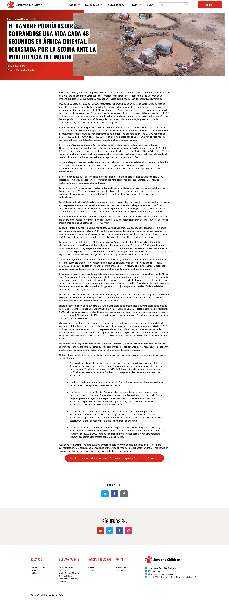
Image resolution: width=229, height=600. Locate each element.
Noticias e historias (115, 4)
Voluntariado (121, 570)
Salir (197, 595)
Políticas (33, 573)
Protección (63, 570)
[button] (187, 5)
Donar (209, 5)
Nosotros (73, 4)
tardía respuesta (101, 103)
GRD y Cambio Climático (69, 573)
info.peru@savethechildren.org (160, 574)
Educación (63, 581)
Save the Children (37, 567)
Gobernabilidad (65, 576)
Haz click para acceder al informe (114, 458)
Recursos (135, 4)
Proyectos (34, 570)
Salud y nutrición (66, 567)
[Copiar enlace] (124, 493)
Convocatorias (122, 567)
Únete (149, 4)
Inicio (9, 19)
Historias (91, 570)
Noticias (33, 19)
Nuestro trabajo (92, 4)
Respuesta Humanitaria (68, 579)
